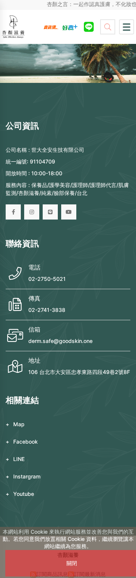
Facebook (25, 441)
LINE (19, 459)
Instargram (26, 476)
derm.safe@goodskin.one (60, 341)
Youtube (23, 494)
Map (19, 424)
